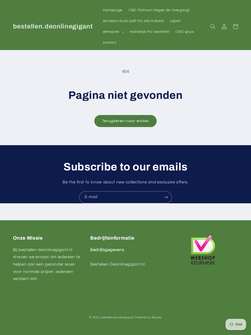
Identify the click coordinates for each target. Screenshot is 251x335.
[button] (113, 31)
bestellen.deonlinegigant (117, 317)
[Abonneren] (166, 197)
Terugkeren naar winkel (125, 121)
